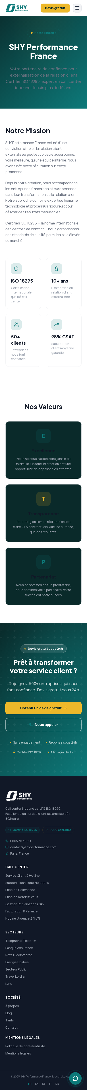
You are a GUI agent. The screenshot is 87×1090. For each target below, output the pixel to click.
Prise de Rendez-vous (21, 897)
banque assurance (19, 948)
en (37, 1084)
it (50, 1084)
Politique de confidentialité (25, 1046)
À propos (12, 1006)
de (57, 1084)
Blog (8, 1013)
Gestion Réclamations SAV (24, 904)
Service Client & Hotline (22, 875)
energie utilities (17, 962)
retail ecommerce (18, 955)
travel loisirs (15, 976)
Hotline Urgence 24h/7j (22, 918)
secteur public (16, 969)
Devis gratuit (55, 8)
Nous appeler (46, 724)
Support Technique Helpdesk (27, 882)
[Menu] (77, 8)
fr (29, 1084)
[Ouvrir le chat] (75, 1078)
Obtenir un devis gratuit (41, 708)
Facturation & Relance (21, 911)
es (44, 1084)
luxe (8, 983)
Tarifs (9, 1020)
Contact (11, 1027)
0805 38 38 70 (20, 841)
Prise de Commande (20, 890)
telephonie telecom (20, 941)
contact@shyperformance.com (33, 847)
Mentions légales (18, 1053)
